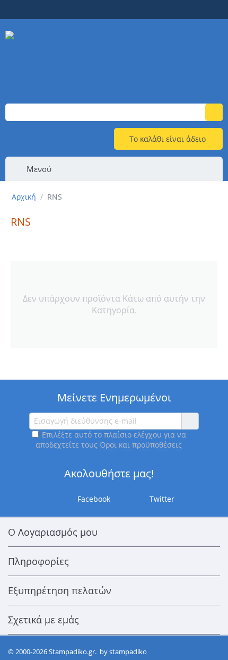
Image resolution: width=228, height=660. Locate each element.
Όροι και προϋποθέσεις (141, 445)
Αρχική (24, 197)
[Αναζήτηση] (214, 112)
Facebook (92, 498)
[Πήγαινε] (189, 421)
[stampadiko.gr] (114, 57)
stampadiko (128, 651)
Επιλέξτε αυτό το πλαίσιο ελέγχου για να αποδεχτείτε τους (111, 440)
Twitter (160, 498)
